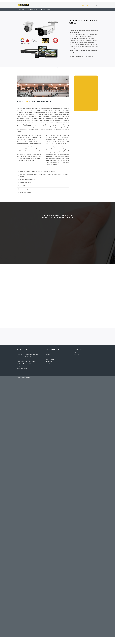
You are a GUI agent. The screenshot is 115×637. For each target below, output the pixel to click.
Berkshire (32, 356)
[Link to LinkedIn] (97, 5)
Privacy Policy (89, 352)
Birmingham (19, 359)
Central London (24, 352)
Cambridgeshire (30, 359)
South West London (34, 354)
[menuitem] (19, 9)
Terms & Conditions (81, 352)
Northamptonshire (32, 363)
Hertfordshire (31, 361)
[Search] (97, 9)
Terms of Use (76, 354)
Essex (18, 361)
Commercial (48, 352)
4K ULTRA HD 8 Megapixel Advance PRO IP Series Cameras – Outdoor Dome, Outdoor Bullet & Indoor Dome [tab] (44, 175)
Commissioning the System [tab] (27, 189)
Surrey (18, 368)
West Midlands (24, 368)
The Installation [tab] (23, 186)
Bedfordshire (26, 356)
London (18, 352)
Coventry (37, 359)
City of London (32, 352)
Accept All (26, 631)
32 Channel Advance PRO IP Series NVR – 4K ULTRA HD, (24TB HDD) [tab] (37, 171)
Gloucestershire (24, 361)
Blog (75, 352)
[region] (17, 627)
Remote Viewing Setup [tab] (25, 182)
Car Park (53, 352)
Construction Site (60, 352)
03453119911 (86, 5)
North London (26, 354)
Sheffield (31, 366)
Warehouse (48, 354)
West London (19, 356)
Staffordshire (36, 366)
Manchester (19, 363)
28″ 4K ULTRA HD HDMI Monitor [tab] (28, 179)
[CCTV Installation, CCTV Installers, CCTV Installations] (23, 5)
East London (19, 354)
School (66, 352)
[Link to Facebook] (95, 5)
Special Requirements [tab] (25, 192)
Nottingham (19, 366)
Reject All (17, 631)
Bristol (24, 359)
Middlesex (25, 363)
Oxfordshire (25, 366)
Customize (8, 631)
